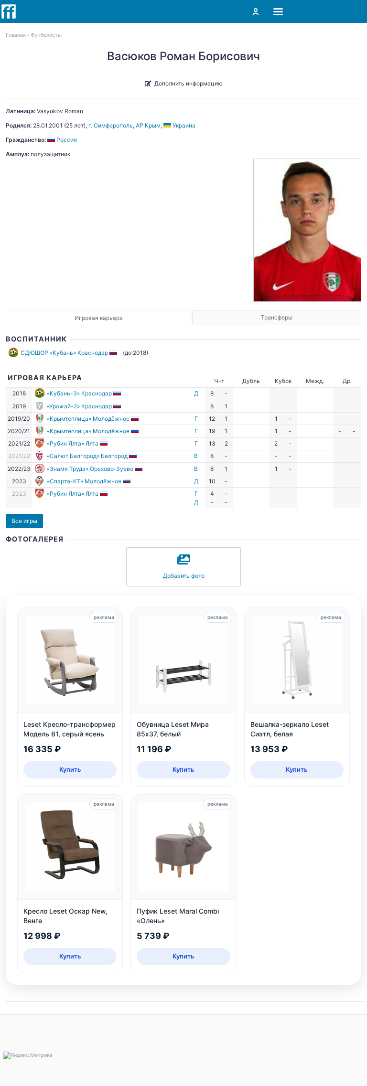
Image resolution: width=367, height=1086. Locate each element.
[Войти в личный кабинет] (256, 11)
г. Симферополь (110, 125)
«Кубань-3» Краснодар (79, 393)
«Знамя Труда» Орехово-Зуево (90, 468)
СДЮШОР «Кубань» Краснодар (64, 352)
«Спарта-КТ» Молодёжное (84, 481)
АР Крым (148, 125)
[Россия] (114, 352)
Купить (70, 769)
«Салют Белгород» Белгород (87, 455)
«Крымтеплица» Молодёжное (88, 418)
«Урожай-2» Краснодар (79, 406)
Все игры (24, 520)
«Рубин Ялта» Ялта (72, 443)
